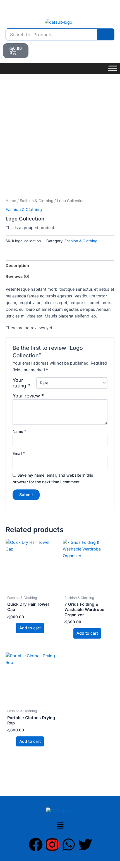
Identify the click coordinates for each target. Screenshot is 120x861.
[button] (60, 826)
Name (19, 431)
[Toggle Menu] (112, 68)
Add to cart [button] (30, 627)
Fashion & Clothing (36, 200)
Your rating (21, 383)
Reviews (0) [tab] (18, 276)
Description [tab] (17, 265)
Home (11, 200)
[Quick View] (13, 627)
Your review (28, 396)
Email (19, 453)
